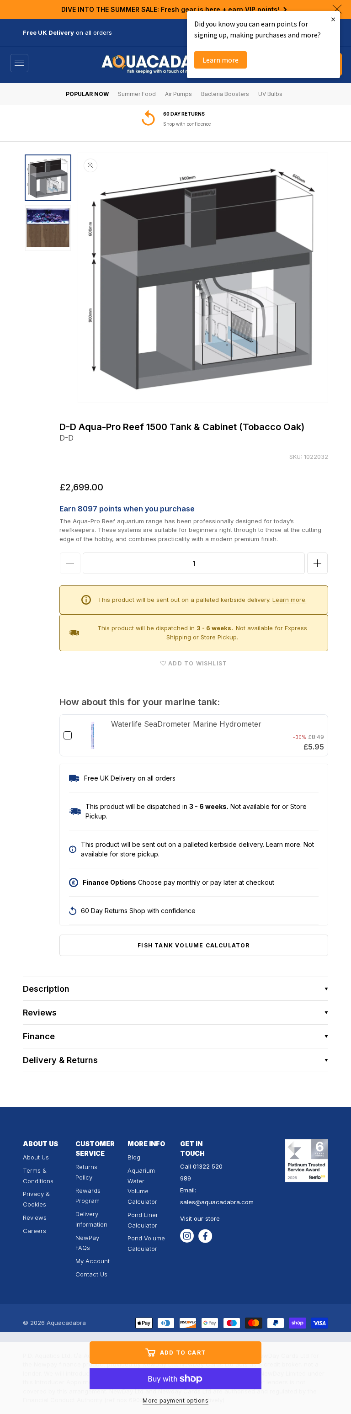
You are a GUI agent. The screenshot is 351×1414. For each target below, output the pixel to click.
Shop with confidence (187, 124)
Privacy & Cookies (36, 1199)
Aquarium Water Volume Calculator (142, 1186)
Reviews (35, 1217)
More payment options (175, 1400)
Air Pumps (178, 93)
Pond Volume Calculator (146, 1243)
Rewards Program (88, 1196)
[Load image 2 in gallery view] (48, 228)
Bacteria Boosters (225, 93)
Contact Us (91, 1274)
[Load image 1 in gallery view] (48, 178)
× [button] (333, 19)
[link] (92, 735)
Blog (134, 1157)
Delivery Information (91, 1219)
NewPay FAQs (87, 1243)
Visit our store (200, 1218)
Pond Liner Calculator (143, 1220)
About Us (36, 1157)
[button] (19, 63)
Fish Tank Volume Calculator (194, 945)
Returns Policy (86, 1172)
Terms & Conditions (38, 1176)
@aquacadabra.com (224, 1202)
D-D (66, 437)
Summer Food (137, 93)
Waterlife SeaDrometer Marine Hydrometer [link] (186, 723)
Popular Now (87, 93)
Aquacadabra (66, 1322)
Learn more (220, 59)
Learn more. (289, 599)
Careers (34, 1230)
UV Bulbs (270, 93)
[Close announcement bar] (337, 9)
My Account (92, 1261)
